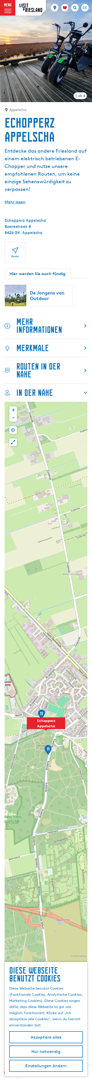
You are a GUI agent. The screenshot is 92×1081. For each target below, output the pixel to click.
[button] (46, 726)
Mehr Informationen (39, 326)
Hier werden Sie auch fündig (37, 273)
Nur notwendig (46, 1051)
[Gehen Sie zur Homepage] (30, 8)
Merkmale (32, 348)
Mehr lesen (15, 202)
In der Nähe (34, 393)
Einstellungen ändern (46, 1065)
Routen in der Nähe (38, 370)
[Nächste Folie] (85, 51)
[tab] (80, 95)
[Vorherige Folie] (6, 51)
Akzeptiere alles (46, 1037)
